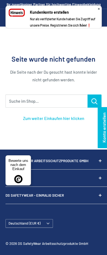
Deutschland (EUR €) (25, 223)
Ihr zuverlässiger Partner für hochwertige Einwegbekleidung (54, 4)
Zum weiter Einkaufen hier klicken (53, 118)
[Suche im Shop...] (95, 101)
